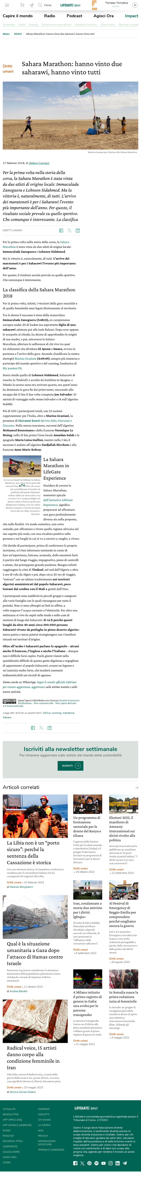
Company (44, 1109)
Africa (46, 713)
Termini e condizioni (51, 1149)
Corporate (10, 1146)
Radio (49, 16)
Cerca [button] (47, 5)
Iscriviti (67, 765)
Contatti (43, 1114)
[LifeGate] (70, 5)
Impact (131, 16)
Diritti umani (8, 69)
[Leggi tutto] (135, 787)
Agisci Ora (104, 16)
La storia (44, 1125)
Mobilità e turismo (86, 25)
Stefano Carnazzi (39, 163)
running (56, 713)
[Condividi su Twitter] (69, 231)
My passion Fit (12, 368)
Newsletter (31, 5)
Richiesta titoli (13, 1141)
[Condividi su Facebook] (61, 231)
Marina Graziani (25, 358)
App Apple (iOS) (12, 1119)
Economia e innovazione (56, 25)
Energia (33, 25)
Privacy (43, 1136)
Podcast (74, 16)
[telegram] (125, 1163)
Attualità (9, 1109)
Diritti (21, 25)
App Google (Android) (17, 1125)
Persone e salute (128, 25)
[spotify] (96, 1163)
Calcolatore (11, 1152)
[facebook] (75, 1163)
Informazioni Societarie (47, 1143)
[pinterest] (89, 1163)
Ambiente (9, 25)
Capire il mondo (18, 16)
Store (22, 5)
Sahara (7, 717)
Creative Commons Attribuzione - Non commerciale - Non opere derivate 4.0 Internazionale (41, 703)
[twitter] (82, 1163)
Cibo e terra (107, 25)
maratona (68, 713)
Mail (41, 1130)
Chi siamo (44, 1119)
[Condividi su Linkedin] (78, 231)
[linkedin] (118, 1163)
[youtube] (103, 1163)
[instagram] (111, 1163)
